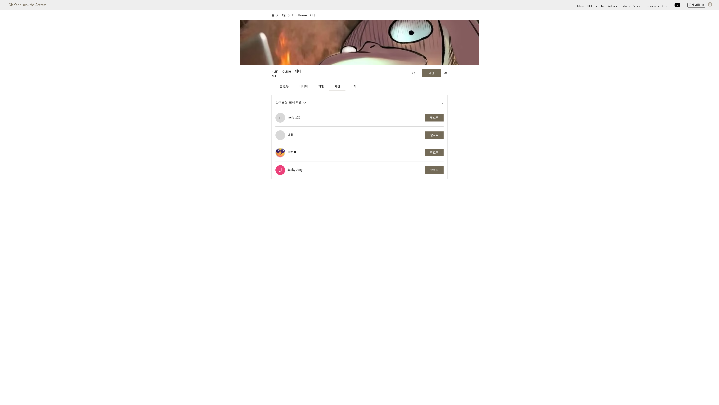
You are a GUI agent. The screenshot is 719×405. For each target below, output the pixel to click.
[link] (283, 86)
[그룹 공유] (445, 73)
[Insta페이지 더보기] (629, 6)
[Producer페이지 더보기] (658, 6)
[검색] (413, 73)
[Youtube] (677, 5)
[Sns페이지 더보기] (640, 6)
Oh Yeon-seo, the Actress (27, 5)
